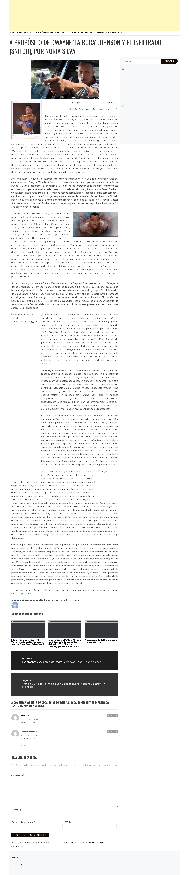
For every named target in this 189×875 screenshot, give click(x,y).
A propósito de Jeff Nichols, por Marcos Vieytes (101, 641)
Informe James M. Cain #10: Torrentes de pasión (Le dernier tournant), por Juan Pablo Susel (27, 642)
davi (23, 715)
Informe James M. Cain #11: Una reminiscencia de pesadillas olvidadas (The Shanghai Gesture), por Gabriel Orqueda (64, 643)
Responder (112, 715)
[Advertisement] (75, 15)
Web (68, 822)
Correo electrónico (23, 822)
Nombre (16, 810)
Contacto (14, 858)
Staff (13, 861)
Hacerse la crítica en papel (21, 865)
